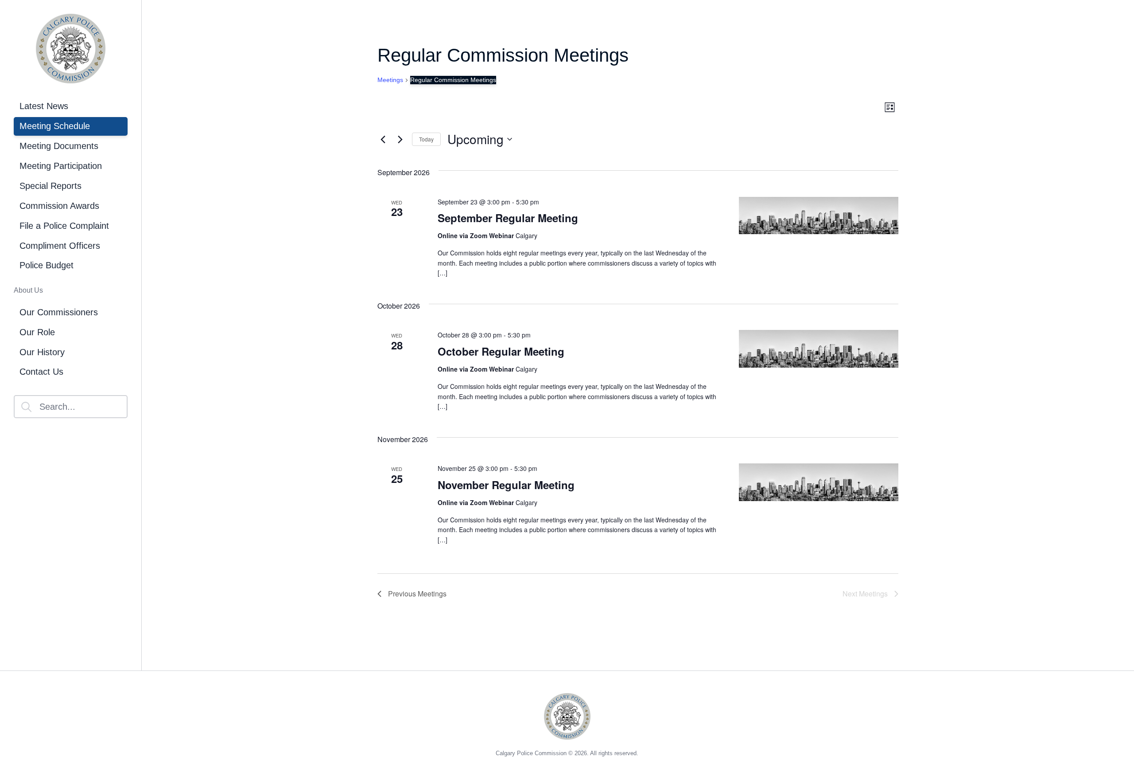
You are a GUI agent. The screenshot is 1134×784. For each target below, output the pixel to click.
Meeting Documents (58, 146)
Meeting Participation (60, 166)
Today (426, 139)
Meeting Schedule (54, 126)
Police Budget (46, 265)
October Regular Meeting (501, 351)
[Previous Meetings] (382, 139)
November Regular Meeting (506, 484)
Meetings (390, 79)
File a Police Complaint (64, 226)
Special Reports (50, 186)
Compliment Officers (59, 246)
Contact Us (41, 371)
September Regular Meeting (508, 217)
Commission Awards (59, 206)
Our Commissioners (58, 312)
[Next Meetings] (400, 139)
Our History (42, 352)
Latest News (43, 106)
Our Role (37, 332)
